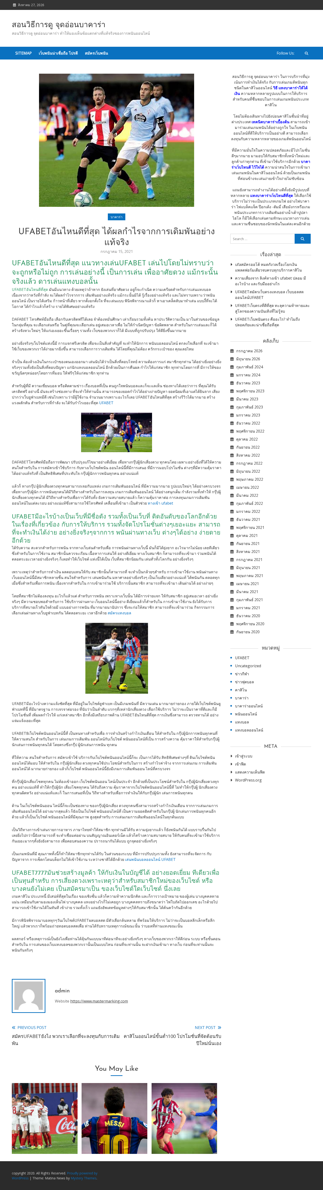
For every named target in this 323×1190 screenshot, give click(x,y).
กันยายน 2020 (248, 631)
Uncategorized (248, 665)
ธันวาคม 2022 (248, 423)
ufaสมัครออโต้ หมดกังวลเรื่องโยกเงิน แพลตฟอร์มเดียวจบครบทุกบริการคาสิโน (268, 267)
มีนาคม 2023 (247, 399)
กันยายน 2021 (248, 543)
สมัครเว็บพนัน (96, 53)
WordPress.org (248, 780)
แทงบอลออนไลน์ (249, 730)
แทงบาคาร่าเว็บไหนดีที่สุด (271, 195)
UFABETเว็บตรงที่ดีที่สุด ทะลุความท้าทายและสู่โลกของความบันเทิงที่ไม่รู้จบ (272, 308)
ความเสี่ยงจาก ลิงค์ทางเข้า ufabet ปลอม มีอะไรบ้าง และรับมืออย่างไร (270, 281)
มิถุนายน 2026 (248, 358)
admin (62, 991)
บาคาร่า (116, 217)
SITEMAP (23, 53)
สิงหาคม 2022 (248, 455)
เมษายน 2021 (247, 583)
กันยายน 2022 (248, 447)
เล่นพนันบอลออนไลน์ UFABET (150, 859)
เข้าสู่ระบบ (243, 756)
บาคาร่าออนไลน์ (249, 706)
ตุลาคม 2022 (247, 439)
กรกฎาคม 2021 (249, 559)
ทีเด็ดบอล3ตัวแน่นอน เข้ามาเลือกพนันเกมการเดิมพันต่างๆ (44, 1135)
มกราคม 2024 (248, 375)
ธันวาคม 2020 (248, 615)
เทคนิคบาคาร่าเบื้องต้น (270, 121)
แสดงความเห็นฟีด (250, 772)
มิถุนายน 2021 (248, 567)
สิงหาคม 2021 (248, 551)
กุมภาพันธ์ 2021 (249, 599)
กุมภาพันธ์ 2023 (249, 407)
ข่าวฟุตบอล (244, 681)
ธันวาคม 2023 (248, 383)
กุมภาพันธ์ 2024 (249, 367)
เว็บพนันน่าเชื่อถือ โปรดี (58, 53)
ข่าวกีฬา (242, 673)
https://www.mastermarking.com (99, 1001)
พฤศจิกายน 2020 (250, 623)
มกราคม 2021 (248, 607)
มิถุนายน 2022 (248, 471)
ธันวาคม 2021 (248, 519)
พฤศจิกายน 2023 (250, 391)
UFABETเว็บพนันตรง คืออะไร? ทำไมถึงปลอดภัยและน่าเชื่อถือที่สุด (267, 322)
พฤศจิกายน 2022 (250, 431)
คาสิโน (241, 690)
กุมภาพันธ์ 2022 (249, 503)
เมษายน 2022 (247, 487)
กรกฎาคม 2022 (249, 463)
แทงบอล (242, 722)
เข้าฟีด (240, 764)
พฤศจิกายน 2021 (250, 527)
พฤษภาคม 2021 (249, 575)
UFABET (106, 402)
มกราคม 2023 (248, 415)
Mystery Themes (83, 1178)
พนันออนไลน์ (246, 714)
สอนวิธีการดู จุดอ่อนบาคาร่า (58, 25)
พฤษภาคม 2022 (249, 479)
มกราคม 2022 (248, 511)
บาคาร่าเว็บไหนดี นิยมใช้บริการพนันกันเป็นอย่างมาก (184, 1135)
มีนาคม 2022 (247, 495)
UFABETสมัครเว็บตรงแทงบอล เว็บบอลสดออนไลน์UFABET (269, 294)
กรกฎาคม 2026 (249, 350)
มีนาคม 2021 (247, 591)
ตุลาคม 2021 (247, 535)
